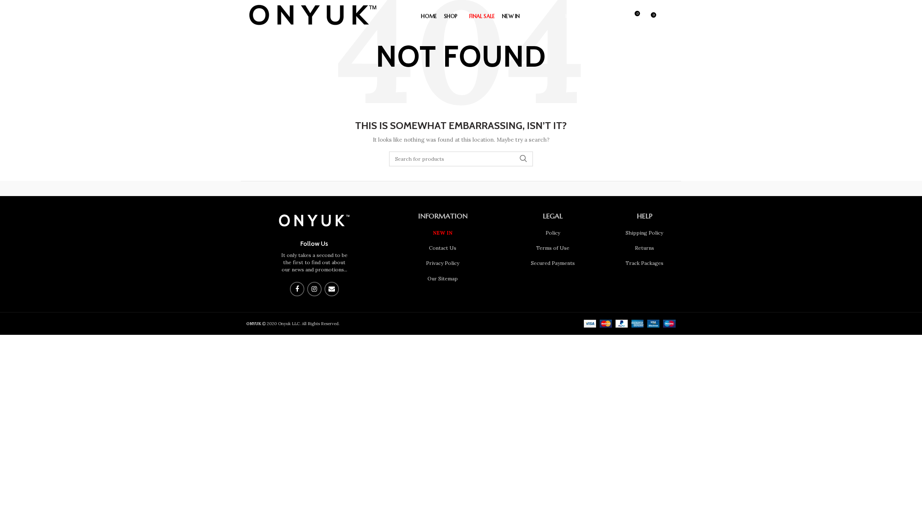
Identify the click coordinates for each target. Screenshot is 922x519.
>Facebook (297, 289)
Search (523, 159)
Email (332, 289)
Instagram (314, 289)
